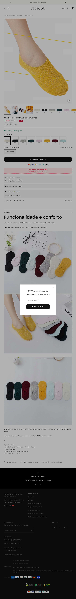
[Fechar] (53, 287)
